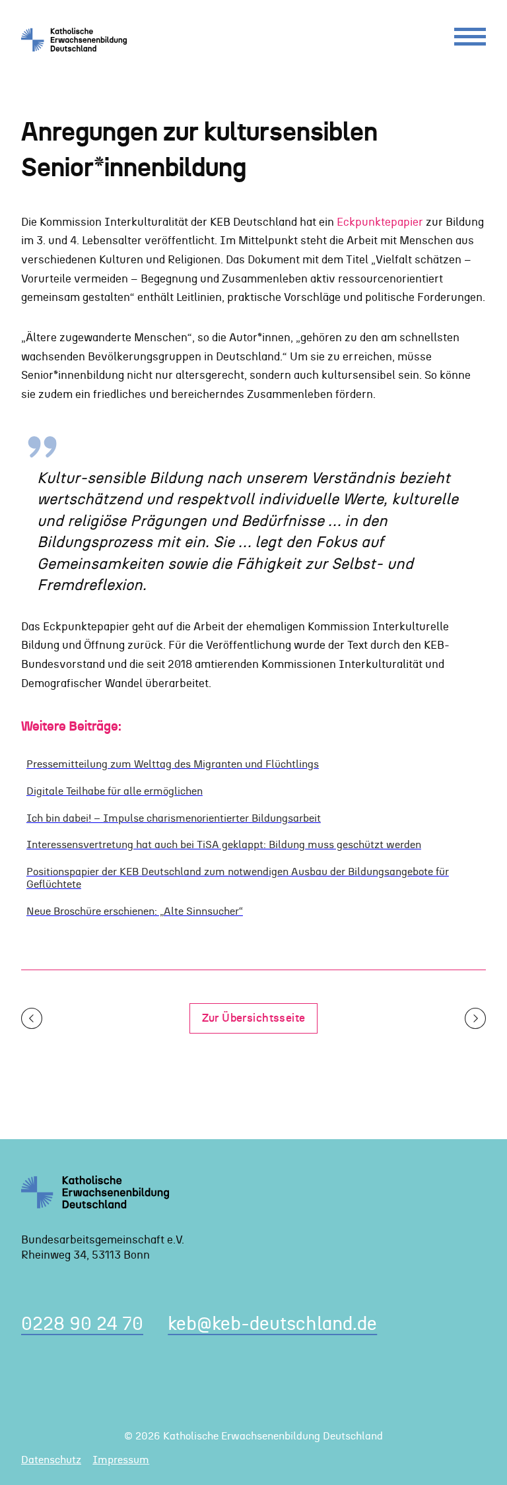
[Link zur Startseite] (79, 39)
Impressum (120, 1460)
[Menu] (470, 40)
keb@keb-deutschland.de (272, 1324)
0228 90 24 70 (82, 1324)
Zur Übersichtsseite (254, 1018)
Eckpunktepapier (380, 222)
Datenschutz (51, 1460)
